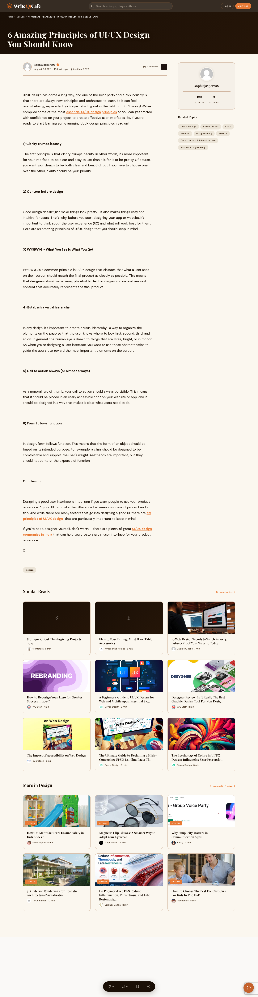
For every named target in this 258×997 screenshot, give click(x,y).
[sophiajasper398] (27, 66)
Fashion (185, 133)
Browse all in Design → (222, 786)
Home (10, 17)
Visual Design (189, 126)
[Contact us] (248, 988)
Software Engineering (193, 147)
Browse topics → (225, 592)
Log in (227, 6)
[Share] (149, 986)
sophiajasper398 (44, 64)
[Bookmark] (137, 986)
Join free (243, 6)
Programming (204, 133)
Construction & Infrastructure (198, 140)
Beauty (223, 133)
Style (228, 126)
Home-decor (210, 126)
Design (21, 17)
